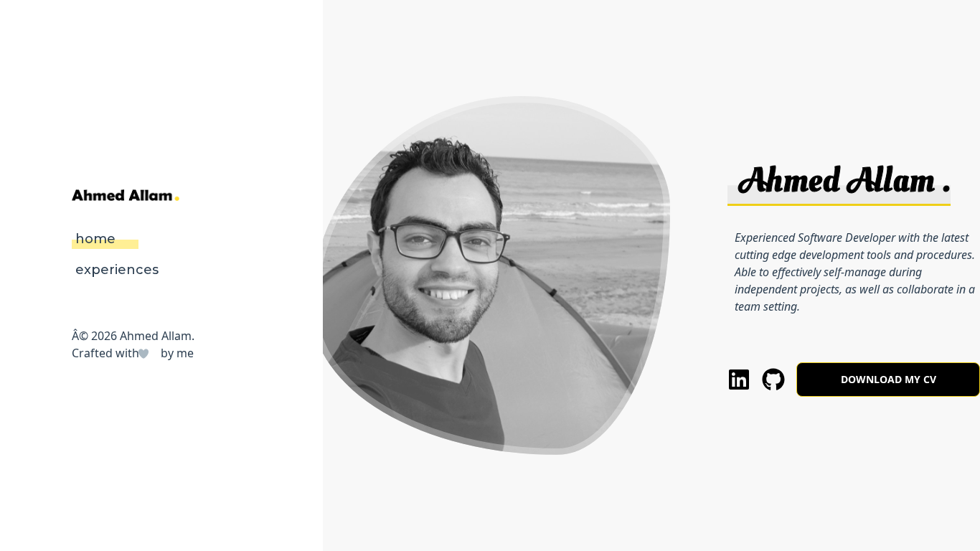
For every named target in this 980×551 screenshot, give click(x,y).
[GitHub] (773, 378)
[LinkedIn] (738, 378)
